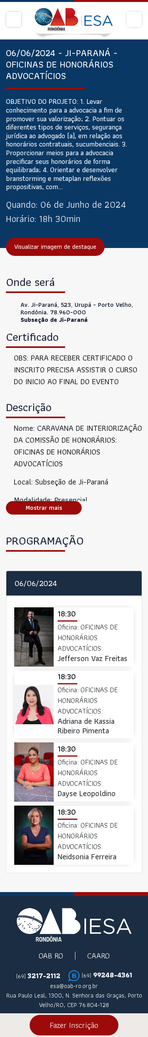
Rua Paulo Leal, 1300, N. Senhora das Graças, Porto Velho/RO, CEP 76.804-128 (74, 1000)
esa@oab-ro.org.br (74, 986)
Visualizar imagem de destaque (55, 247)
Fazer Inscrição (74, 1025)
